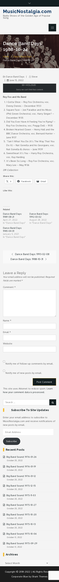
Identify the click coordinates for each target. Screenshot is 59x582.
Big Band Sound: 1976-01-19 (21, 466)
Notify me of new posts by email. (24, 373)
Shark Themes (40, 576)
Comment (9, 287)
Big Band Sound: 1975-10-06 (22, 533)
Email (7, 332)
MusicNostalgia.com (27, 11)
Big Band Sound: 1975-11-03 (21, 495)
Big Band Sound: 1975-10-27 (21, 504)
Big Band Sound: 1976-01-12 (21, 476)
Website (7, 343)
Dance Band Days (15, 76)
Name (7, 320)
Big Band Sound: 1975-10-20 (21, 514)
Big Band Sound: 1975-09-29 (22, 543)
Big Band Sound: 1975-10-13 (21, 524)
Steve (35, 76)
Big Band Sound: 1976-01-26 (21, 456)
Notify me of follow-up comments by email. (29, 363)
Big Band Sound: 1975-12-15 (21, 485)
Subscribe (11, 441)
